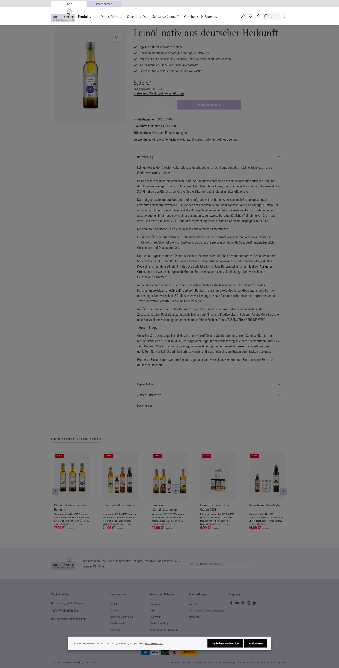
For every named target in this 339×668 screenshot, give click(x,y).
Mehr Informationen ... (154, 643)
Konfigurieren (256, 643)
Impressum (155, 617)
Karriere (114, 610)
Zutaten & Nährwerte (149, 395)
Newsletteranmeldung (121, 617)
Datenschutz (156, 604)
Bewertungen (145, 405)
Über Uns (115, 629)
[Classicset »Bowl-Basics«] (121, 476)
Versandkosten (221, 662)
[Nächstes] (283, 491)
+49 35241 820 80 (64, 611)
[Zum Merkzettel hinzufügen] (117, 37)
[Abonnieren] (251, 564)
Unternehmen (103, 4)
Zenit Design (90, 662)
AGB (152, 610)
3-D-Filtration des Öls (150, 192)
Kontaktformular (77, 619)
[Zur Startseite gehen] (63, 16)
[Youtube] (237, 604)
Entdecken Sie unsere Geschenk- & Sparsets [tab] (76, 439)
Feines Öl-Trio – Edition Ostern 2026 (215, 507)
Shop (69, 4)
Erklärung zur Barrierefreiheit (164, 629)
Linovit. (170, 290)
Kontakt (114, 604)
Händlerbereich (118, 623)
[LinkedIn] (255, 604)
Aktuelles (193, 604)
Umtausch (194, 617)
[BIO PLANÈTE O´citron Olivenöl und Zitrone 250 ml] (90, 76)
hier (214, 320)
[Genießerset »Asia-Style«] (267, 476)
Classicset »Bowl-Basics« (119, 505)
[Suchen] (242, 16)
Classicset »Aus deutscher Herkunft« (71, 507)
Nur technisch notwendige (225, 643)
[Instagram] (249, 604)
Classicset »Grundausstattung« (164, 507)
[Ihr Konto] (258, 16)
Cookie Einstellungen (160, 623)
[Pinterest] (243, 604)
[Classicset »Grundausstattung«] (169, 476)
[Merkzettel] (250, 16)
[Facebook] (231, 604)
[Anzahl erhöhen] (172, 104)
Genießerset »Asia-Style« (265, 505)
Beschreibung (145, 157)
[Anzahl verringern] (138, 104)
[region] (90, 76)
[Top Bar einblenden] (284, 16)
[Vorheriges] (55, 491)
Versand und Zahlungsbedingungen (207, 610)
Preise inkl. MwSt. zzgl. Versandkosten (159, 93)
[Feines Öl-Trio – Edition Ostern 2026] (218, 476)
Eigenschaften (145, 384)
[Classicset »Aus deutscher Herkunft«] (72, 476)
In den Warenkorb (209, 105)
